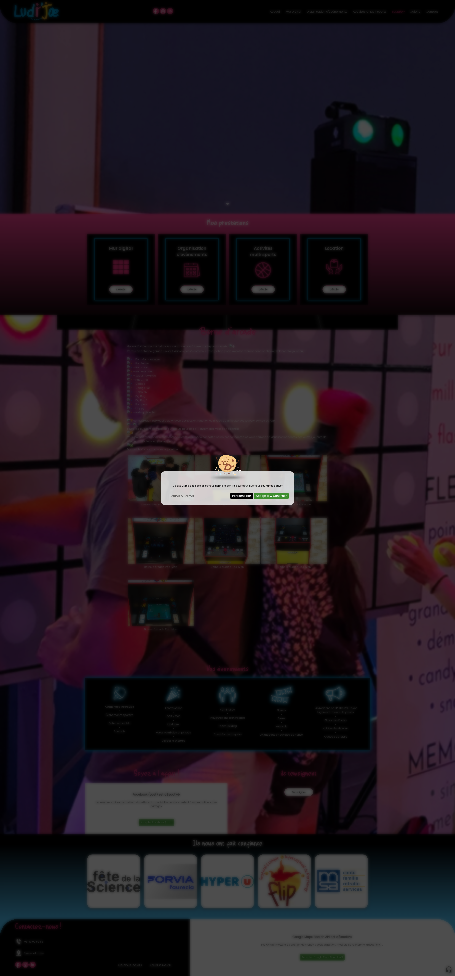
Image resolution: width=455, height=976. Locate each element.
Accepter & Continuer (271, 496)
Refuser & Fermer (182, 496)
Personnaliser (241, 496)
